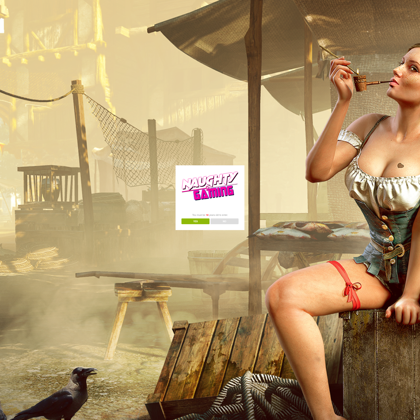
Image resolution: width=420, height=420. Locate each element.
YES (195, 221)
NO (224, 221)
